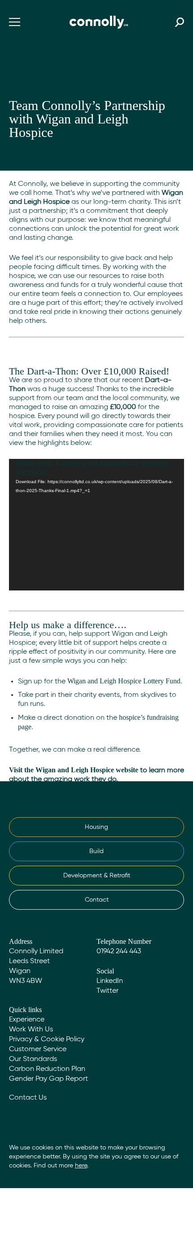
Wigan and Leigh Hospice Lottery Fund (123, 681)
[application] (96, 524)
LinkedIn (109, 981)
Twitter (107, 991)
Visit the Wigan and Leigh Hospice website (73, 770)
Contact (97, 900)
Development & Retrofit (96, 875)
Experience (26, 1019)
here (81, 1166)
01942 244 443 (118, 951)
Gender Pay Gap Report (48, 1079)
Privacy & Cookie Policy (46, 1039)
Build (96, 851)
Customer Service (37, 1049)
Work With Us (31, 1029)
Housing (96, 827)
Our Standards (33, 1059)
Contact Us (28, 1097)
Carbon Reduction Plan (47, 1069)
